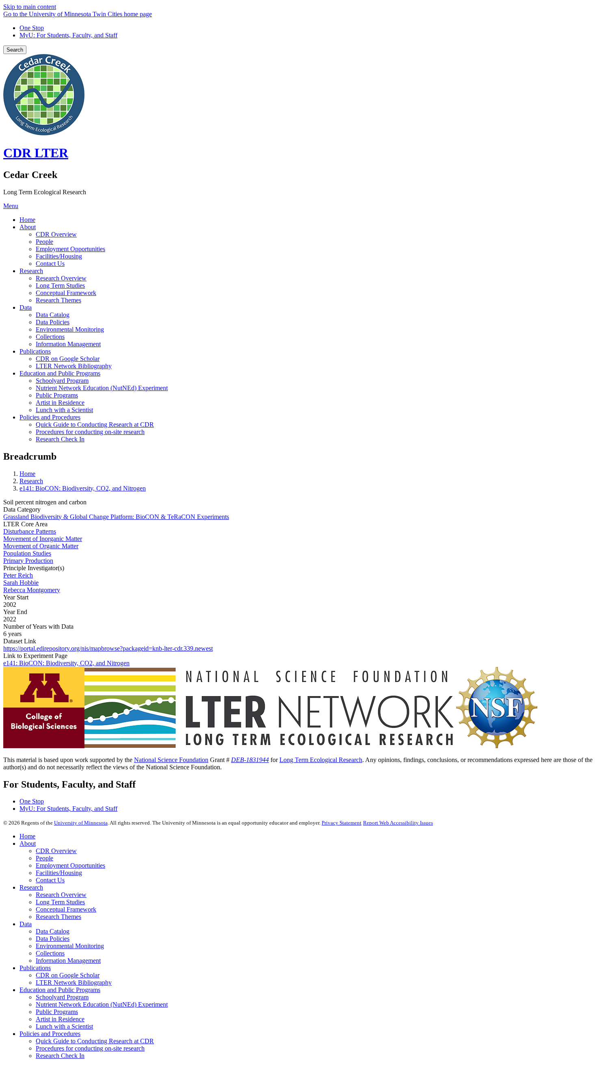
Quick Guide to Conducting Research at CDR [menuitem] (95, 424)
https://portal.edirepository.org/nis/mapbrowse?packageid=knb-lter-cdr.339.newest (108, 648)
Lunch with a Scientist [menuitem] (64, 409)
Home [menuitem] (27, 219)
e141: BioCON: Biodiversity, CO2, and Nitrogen (82, 488)
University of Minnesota (81, 823)
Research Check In (60, 1055)
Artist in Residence (60, 1019)
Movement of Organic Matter (40, 546)
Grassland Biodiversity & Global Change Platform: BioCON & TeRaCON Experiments (116, 516)
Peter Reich (18, 575)
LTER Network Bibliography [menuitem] (74, 366)
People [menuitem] (44, 241)
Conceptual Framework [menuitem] (66, 292)
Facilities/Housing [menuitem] (59, 256)
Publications (35, 967)
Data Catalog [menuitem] (52, 314)
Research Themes (58, 916)
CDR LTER (35, 152)
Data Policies (52, 938)
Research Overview (61, 894)
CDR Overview (56, 850)
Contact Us (50, 880)
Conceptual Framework (66, 909)
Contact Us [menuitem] (50, 263)
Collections (50, 953)
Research (31, 481)
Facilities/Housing (59, 872)
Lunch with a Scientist (64, 1026)
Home (27, 473)
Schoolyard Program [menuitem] (62, 380)
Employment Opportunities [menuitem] (70, 248)
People (44, 858)
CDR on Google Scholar (68, 975)
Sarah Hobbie (21, 582)
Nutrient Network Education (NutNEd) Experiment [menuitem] (102, 387)
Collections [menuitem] (50, 336)
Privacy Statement (341, 823)
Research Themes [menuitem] (58, 300)
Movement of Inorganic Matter (42, 538)
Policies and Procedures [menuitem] (49, 417)
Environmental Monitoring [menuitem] (70, 329)
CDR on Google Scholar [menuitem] (68, 358)
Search (14, 50)
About (27, 843)
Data (25, 924)
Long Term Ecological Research (320, 759)
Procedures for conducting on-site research (90, 1048)
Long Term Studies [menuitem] (60, 285)
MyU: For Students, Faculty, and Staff (68, 35)
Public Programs (57, 1011)
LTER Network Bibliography (74, 982)
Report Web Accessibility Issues (398, 823)
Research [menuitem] (31, 270)
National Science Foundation (171, 759)
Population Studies (27, 553)
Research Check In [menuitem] (60, 439)
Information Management (68, 960)
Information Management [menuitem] (68, 344)
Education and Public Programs (59, 989)
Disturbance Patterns (29, 531)
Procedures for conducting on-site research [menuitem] (90, 431)
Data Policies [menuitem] (52, 322)
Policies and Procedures (49, 1033)
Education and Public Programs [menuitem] (59, 373)
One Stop (31, 27)
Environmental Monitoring (70, 945)
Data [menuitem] (25, 307)
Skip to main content (29, 6)
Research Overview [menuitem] (61, 278)
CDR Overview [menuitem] (56, 234)
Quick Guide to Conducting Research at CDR (95, 1041)
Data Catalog (52, 931)
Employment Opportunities (70, 865)
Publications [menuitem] (35, 351)
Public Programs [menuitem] (57, 395)
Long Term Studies (60, 902)
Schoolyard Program (62, 997)
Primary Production (28, 560)
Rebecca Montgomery (31, 589)
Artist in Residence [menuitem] (60, 402)
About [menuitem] (27, 227)
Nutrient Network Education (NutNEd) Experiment (102, 1004)
